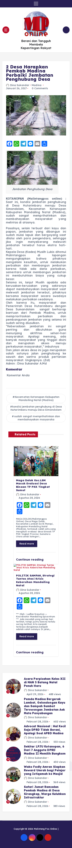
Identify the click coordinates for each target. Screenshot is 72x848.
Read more (26, 543)
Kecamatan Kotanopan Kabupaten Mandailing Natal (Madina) (37, 398)
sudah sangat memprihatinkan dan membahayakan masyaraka (37, 418)
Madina (36, 85)
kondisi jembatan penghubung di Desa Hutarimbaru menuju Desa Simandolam (36, 408)
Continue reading (30, 559)
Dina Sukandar (19, 85)
